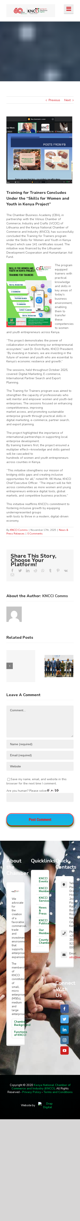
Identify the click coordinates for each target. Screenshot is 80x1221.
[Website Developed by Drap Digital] (47, 1105)
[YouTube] (64, 1050)
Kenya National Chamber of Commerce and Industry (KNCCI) (41, 1087)
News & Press (41, 911)
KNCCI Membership (41, 889)
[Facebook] (64, 1009)
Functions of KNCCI (20, 1033)
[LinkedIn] (64, 1029)
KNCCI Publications (41, 922)
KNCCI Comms (19, 530)
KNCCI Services (41, 899)
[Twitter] (64, 1019)
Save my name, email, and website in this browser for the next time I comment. (36, 781)
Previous (54, 100)
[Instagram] (64, 1040)
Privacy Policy (31, 1092)
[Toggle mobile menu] (69, 9)
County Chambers (41, 941)
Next (67, 100)
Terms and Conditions (58, 1092)
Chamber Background (22, 1023)
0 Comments (35, 533)
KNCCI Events (41, 880)
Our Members (41, 931)
